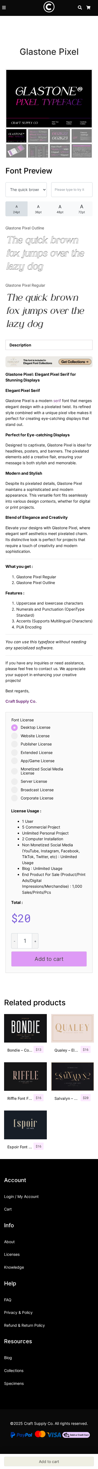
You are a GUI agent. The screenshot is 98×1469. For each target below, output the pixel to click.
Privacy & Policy (18, 1312)
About (9, 1241)
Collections (13, 1370)
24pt (16, 209)
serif (57, 400)
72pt (81, 209)
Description (20, 345)
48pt (60, 209)
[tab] (49, 345)
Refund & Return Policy (24, 1325)
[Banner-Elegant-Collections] (49, 361)
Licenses (12, 1254)
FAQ (7, 1299)
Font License (22, 720)
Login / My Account (21, 1196)
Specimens (14, 1383)
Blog (8, 1357)
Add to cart (49, 959)
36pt (38, 209)
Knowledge (14, 1267)
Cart (8, 1209)
